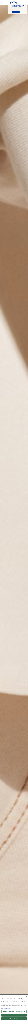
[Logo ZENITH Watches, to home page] (14, 2)
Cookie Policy (7, 1008)
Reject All (14, 1015)
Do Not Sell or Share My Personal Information (14, 1011)
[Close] (26, 996)
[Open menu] (1, 2)
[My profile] (26, 2)
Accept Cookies (14, 1018)
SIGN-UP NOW (16, 12)
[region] (14, 1007)
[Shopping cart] (23, 2)
